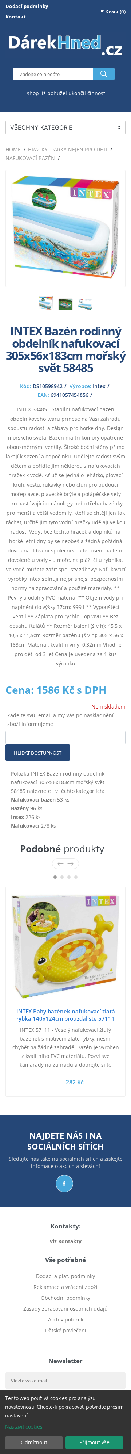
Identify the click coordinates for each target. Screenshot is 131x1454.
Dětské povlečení (65, 1330)
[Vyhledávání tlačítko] (104, 74)
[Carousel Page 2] (62, 877)
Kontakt (15, 16)
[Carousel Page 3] (69, 877)
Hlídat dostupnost (37, 752)
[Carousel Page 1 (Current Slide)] (55, 877)
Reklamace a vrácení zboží (65, 1286)
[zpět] (61, 864)
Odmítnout (34, 1442)
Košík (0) (115, 11)
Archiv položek (65, 1319)
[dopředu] (70, 864)
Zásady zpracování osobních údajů (65, 1308)
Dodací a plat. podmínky (65, 1276)
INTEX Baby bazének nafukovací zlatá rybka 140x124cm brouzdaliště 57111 (65, 1015)
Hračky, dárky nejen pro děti (67, 149)
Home (13, 149)
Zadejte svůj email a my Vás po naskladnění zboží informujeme (60, 719)
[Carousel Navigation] (65, 863)
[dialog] (65, 1422)
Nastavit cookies (23, 1426)
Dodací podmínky (26, 6)
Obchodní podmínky (65, 1297)
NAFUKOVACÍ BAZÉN (30, 158)
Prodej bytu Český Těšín (66, 1341)
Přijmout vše (94, 1442)
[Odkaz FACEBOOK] (64, 1183)
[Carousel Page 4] (76, 877)
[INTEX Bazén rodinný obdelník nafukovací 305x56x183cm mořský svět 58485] (65, 276)
